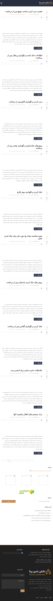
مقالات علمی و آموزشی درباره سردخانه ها (16, 14)
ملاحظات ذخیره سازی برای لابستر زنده (26, 370)
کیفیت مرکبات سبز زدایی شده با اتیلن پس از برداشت (40, 517)
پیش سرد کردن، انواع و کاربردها (44, 512)
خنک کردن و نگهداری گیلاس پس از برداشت (24, 326)
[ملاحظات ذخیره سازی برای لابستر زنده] (22, 382)
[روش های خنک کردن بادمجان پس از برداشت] (22, 294)
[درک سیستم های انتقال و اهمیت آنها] (22, 426)
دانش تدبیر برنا (31, 14)
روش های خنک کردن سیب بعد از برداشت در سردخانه (40, 520)
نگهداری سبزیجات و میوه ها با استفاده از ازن (42, 510)
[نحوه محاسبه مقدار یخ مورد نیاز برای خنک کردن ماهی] (22, 250)
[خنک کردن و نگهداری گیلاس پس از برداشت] (22, 338)
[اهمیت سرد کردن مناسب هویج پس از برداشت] (22, 23)
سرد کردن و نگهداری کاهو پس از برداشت (25, 102)
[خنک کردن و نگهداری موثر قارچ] (22, 204)
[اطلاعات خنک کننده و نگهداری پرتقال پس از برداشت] (22, 70)
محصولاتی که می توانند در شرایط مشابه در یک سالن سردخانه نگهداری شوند (36, 515)
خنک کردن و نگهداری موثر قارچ (29, 192)
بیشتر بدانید (41, 585)
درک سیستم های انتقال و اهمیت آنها (28, 414)
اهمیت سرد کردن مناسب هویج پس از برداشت (23, 11)
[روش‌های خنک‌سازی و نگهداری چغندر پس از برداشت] (22, 160)
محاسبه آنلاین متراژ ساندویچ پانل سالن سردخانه (41, 470)
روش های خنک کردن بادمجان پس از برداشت (24, 282)
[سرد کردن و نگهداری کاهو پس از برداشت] (22, 114)
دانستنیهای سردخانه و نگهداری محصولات (43, 559)
